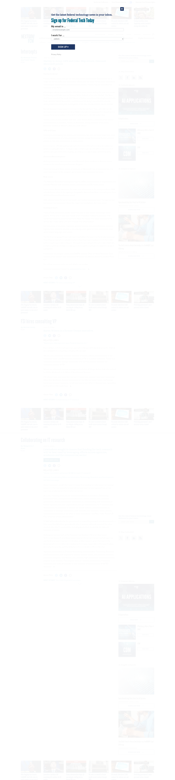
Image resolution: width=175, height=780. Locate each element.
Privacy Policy (56, 54)
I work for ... (57, 35)
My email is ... (58, 26)
